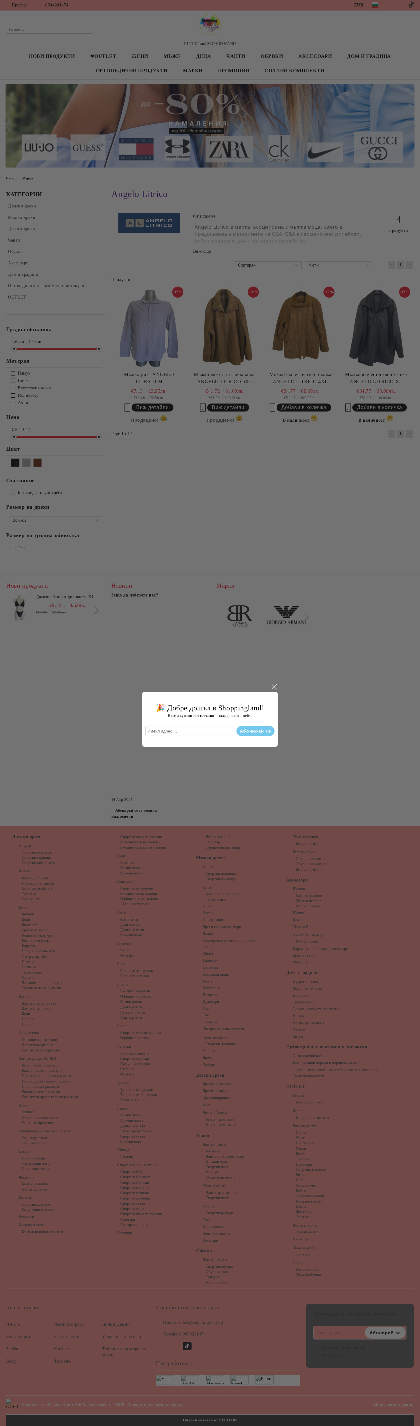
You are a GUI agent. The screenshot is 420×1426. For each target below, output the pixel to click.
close (274, 687)
